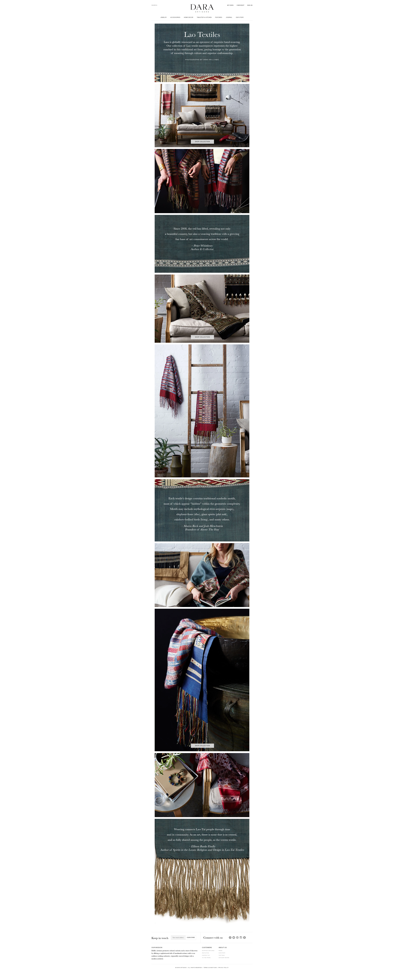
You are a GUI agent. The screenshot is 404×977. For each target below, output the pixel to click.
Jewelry (163, 17)
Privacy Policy (223, 967)
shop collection (202, 141)
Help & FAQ (205, 953)
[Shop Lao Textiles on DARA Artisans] (202, 82)
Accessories (175, 17)
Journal (229, 17)
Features (218, 17)
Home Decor (188, 17)
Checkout (240, 5)
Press (220, 950)
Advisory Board (224, 957)
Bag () (249, 5)
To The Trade (206, 957)
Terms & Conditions (210, 967)
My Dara (230, 5)
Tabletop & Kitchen (204, 17)
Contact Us (206, 955)
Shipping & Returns (208, 950)
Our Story (240, 17)
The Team (222, 955)
